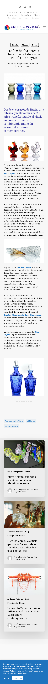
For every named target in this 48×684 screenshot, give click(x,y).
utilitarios (31, 421)
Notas (35, 45)
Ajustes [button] (7, 678)
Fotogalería (18, 472)
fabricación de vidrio (14, 421)
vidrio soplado (11, 426)
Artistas (11, 532)
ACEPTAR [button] (18, 678)
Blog (9, 472)
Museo (25, 45)
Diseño (15, 45)
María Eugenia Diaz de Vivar (24, 63)
